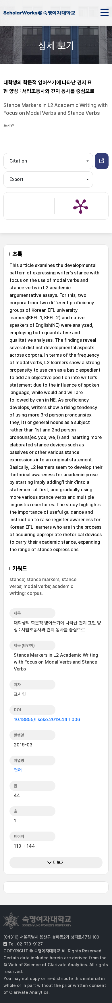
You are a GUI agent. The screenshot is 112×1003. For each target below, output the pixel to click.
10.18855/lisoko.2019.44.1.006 (47, 719)
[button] (102, 161)
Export (16, 179)
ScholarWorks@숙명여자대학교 (39, 14)
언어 (18, 770)
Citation (18, 161)
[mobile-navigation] (105, 11)
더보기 (58, 862)
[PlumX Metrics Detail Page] (80, 206)
